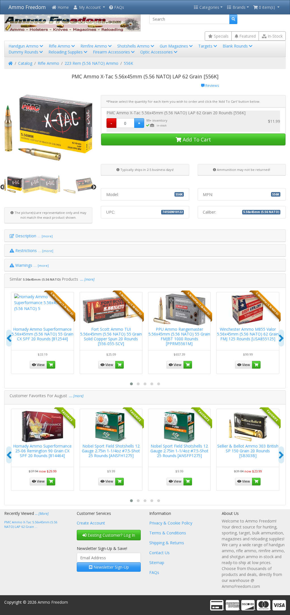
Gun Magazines (174, 46)
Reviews (211, 85)
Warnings (31, 265)
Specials (221, 36)
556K (128, 63)
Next (93, 187)
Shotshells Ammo (134, 46)
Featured (247, 36)
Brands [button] (238, 7)
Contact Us (159, 552)
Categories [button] (208, 7)
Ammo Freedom (27, 7)
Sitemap (156, 562)
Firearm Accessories (112, 52)
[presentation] (9, 338)
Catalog (25, 63)
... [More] (42, 513)
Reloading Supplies (66, 52)
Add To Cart (196, 139)
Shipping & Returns (166, 542)
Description (33, 235)
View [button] (40, 364)
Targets (206, 46)
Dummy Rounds (23, 52)
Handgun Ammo (24, 46)
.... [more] (87, 279)
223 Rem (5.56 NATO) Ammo (91, 63)
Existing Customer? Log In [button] (110, 535)
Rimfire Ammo (94, 46)
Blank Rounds (236, 46)
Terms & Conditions (167, 533)
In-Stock (274, 36)
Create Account (91, 523)
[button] (89, 7)
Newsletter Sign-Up (110, 567)
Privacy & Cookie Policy (170, 523)
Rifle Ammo (60, 46)
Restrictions (33, 250)
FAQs (118, 7)
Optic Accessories (157, 52)
